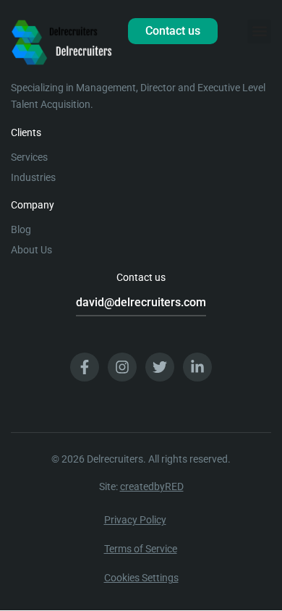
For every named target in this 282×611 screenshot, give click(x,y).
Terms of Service (140, 549)
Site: (141, 486)
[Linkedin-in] (197, 367)
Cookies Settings (141, 577)
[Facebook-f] (84, 367)
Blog (21, 229)
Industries (33, 177)
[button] (259, 31)
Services (29, 157)
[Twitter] (159, 367)
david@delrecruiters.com (141, 302)
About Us (31, 250)
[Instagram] (122, 367)
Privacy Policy (135, 520)
